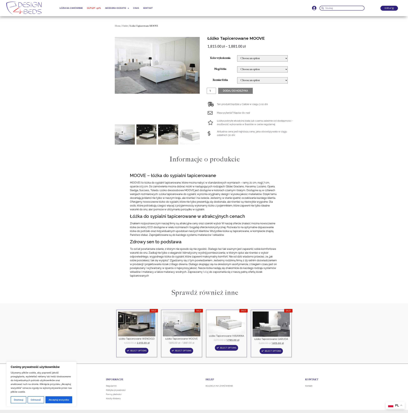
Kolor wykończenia (220, 58)
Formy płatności (114, 394)
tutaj (205, 271)
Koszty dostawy (113, 398)
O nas (136, 8)
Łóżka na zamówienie (71, 8)
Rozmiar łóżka (220, 80)
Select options (138, 351)
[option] (157, 65)
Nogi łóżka (220, 69)
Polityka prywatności (116, 390)
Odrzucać (36, 399)
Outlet (125, 25)
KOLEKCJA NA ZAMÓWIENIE (219, 386)
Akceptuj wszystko (59, 399)
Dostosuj (18, 399)
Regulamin (111, 386)
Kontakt (148, 8)
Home (118, 25)
